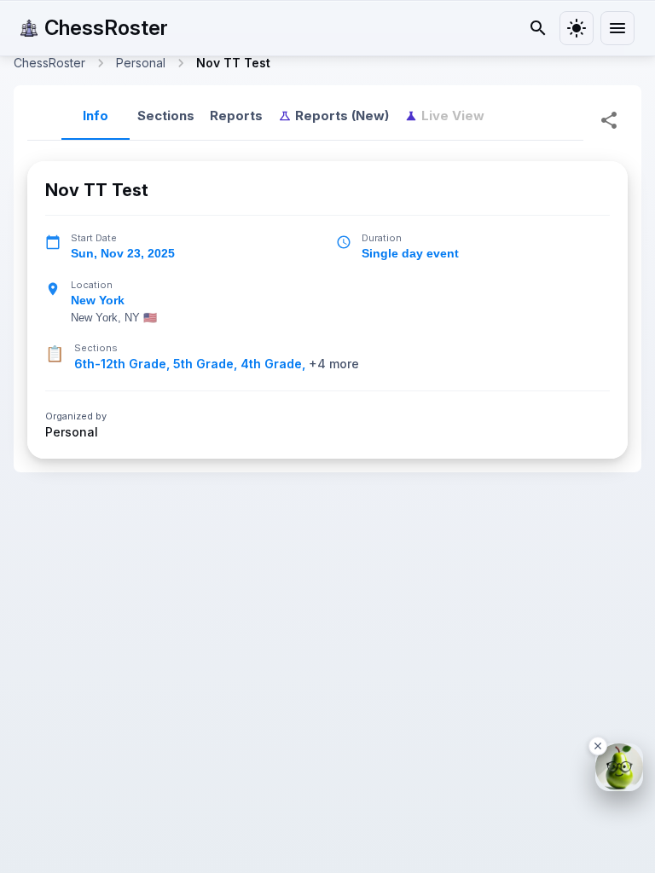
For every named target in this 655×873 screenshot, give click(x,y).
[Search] (538, 28)
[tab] (333, 116)
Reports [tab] (236, 115)
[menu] (617, 28)
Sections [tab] (165, 115)
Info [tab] (95, 115)
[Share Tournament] (609, 120)
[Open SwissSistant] (619, 767)
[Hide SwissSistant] (597, 746)
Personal (71, 432)
